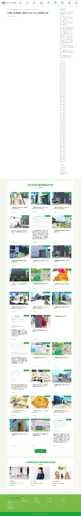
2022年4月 (63, 149)
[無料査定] (69, 2)
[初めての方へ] (27, 2)
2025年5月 (63, 94)
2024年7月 (63, 114)
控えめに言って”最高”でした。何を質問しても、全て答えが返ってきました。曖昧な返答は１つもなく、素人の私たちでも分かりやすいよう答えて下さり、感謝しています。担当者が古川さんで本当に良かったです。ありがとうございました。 (61, 438)
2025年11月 (63, 82)
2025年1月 (63, 102)
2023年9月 (63, 135)
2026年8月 (63, 63)
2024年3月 (63, 122)
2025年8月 (63, 88)
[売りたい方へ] (34, 2)
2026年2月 (63, 75)
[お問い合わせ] (76, 2)
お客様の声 (63, 167)
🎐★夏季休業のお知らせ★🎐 (60, 316)
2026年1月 (63, 77)
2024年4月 (63, 120)
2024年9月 (63, 110)
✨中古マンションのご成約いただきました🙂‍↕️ (19, 284)
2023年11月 (63, 131)
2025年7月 (63, 90)
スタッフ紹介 (48, 3)
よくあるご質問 (55, 481)
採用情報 (62, 3)
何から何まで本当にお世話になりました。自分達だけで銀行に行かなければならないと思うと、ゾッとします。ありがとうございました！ (19, 387)
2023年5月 (63, 143)
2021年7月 (63, 159)
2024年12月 (63, 104)
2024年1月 (63, 126)
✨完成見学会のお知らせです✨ (39, 357)
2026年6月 (63, 67)
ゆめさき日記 (63, 171)
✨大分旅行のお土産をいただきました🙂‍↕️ (62, 284)
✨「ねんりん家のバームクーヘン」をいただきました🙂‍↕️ (19, 411)
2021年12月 (63, 153)
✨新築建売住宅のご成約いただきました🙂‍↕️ (40, 261)
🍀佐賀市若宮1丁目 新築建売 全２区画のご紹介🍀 (40, 434)
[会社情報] (41, 2)
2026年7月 (63, 65)
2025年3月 (63, 98)
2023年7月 (63, 139)
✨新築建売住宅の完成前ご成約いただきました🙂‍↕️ (62, 231)
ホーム (8, 9)
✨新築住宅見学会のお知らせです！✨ (40, 284)
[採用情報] (62, 2)
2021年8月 (63, 157)
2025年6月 (63, 92)
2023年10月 (63, 133)
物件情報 (20, 3)
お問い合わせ (76, 3)
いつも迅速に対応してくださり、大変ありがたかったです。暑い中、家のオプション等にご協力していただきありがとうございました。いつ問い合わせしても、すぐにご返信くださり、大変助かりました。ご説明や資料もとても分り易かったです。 (40, 234)
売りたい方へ (34, 3)
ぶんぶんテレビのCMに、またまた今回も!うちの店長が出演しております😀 (67, 28)
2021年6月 (63, 161)
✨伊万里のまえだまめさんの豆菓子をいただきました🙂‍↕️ (19, 207)
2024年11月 (63, 106)
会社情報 (41, 3)
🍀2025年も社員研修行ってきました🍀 (16, 9)
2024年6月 (63, 116)
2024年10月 (63, 108)
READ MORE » (12, 485)
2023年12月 (63, 129)
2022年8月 (63, 147)
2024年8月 (63, 112)
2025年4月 (63, 96)
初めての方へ (27, 3)
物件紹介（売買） (64, 174)
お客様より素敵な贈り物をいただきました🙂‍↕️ (40, 330)
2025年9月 (63, 86)
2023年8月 (63, 137)
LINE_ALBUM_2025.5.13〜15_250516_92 (30, 9)
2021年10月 (63, 155)
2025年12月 (63, 80)
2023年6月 (63, 141)
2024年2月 (63, 124)
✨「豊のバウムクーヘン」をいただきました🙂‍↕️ (40, 411)
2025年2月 (63, 100)
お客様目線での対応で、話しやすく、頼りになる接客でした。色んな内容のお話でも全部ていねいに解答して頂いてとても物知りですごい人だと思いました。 (19, 332)
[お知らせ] (55, 2)
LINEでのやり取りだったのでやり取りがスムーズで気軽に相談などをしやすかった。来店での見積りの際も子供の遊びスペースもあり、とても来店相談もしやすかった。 (19, 360)
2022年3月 (63, 151)
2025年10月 (63, 84)
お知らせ (55, 3)
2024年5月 (63, 118)
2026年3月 (63, 73)
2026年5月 (63, 69)
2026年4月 (63, 71)
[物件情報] (20, 2)
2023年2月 (63, 145)
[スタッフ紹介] (48, 2)
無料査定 (69, 3)
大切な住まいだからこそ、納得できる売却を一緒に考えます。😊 (40, 385)
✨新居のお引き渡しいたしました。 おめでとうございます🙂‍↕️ (40, 207)
